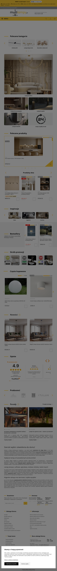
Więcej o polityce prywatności (11, 560)
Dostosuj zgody (24, 563)
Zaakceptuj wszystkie (11, 563)
